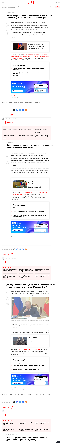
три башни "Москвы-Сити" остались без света (28, 349)
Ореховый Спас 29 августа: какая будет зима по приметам (41, 131)
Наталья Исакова (15, 236)
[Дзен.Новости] (14, 110)
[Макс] (17, 110)
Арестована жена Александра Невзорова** (26, 130)
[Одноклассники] (26, 110)
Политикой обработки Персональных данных (33, 6)
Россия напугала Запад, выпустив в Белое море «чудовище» (24, 276)
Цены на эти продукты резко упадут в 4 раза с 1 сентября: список (42, 429)
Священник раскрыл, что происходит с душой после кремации (9, 276)
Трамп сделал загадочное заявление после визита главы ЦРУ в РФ (10, 137)
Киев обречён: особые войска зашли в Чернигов (26, 136)
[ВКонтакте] (23, 110)
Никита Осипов (15, 97)
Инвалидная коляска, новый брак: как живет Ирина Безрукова (9, 429)
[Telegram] (20, 110)
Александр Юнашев (22, 389)
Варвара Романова (15, 389)
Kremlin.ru (13, 95)
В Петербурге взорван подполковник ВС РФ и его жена (9, 423)
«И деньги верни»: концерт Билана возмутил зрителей (41, 136)
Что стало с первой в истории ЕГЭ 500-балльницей (10, 130)
